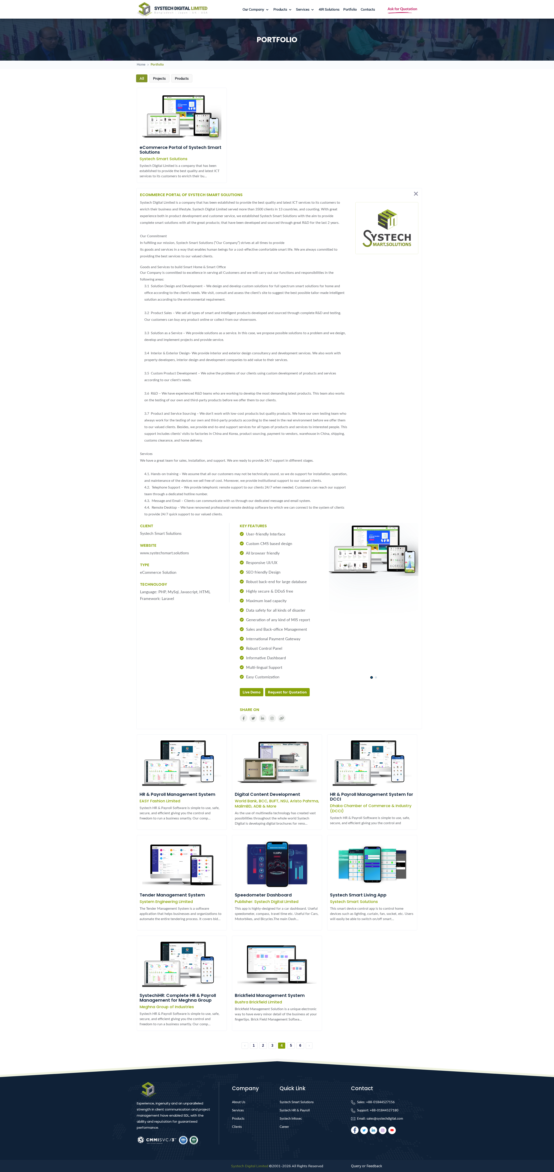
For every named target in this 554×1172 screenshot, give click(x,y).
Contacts (368, 9)
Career (284, 1126)
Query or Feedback (366, 1166)
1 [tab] (371, 678)
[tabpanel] (373, 552)
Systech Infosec (291, 1118)
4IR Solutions (329, 9)
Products (238, 1118)
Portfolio (350, 9)
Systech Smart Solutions (297, 1102)
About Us (238, 1102)
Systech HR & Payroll (295, 1110)
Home (141, 64)
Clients (237, 1126)
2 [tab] (376, 678)
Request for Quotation (287, 692)
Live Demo (252, 692)
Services (238, 1110)
